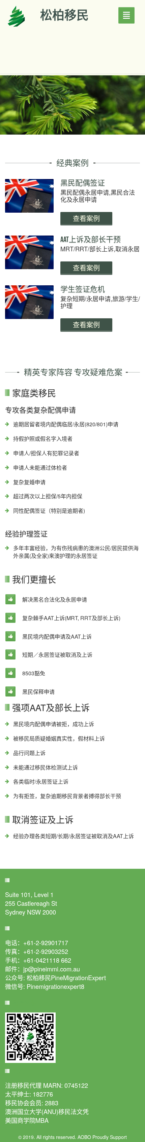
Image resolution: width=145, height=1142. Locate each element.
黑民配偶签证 (82, 183)
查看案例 (86, 218)
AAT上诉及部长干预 (90, 239)
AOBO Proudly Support (102, 1137)
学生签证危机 (82, 289)
